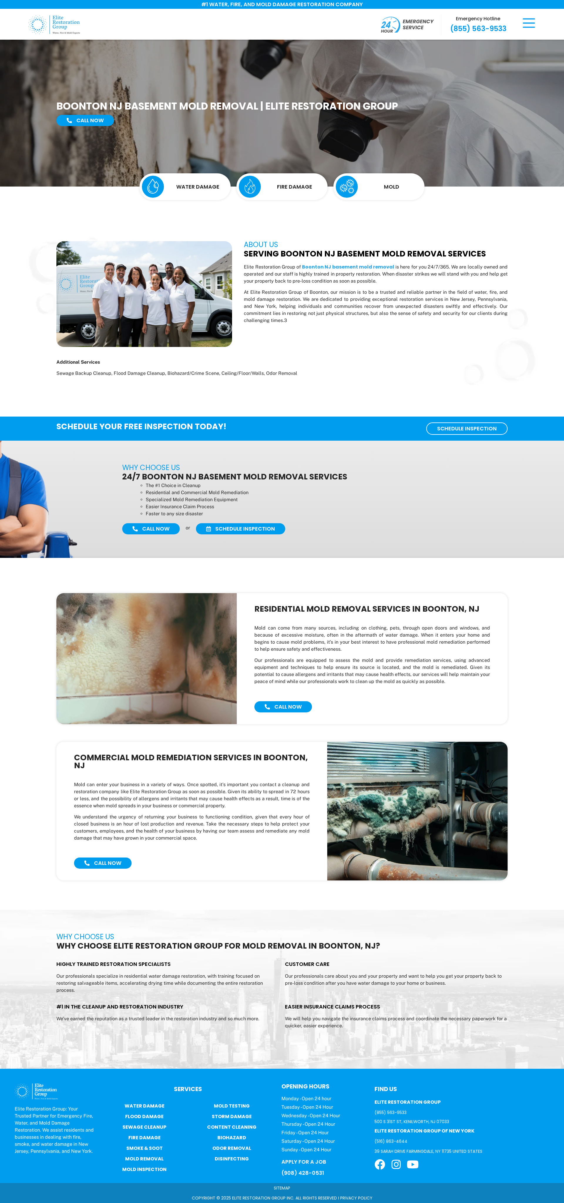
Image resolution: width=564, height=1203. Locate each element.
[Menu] (529, 23)
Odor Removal (231, 1148)
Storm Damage (232, 1116)
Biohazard (231, 1137)
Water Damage (144, 1106)
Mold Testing (232, 1106)
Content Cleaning (231, 1127)
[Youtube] (412, 1164)
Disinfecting (232, 1158)
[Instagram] (396, 1164)
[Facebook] (380, 1164)
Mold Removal (144, 1158)
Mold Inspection (144, 1169)
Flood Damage (144, 1116)
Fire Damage (144, 1137)
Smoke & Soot (144, 1148)
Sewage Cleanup (144, 1127)
